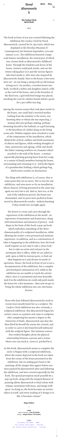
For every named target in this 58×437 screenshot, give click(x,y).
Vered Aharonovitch (29, 8)
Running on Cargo (56, 431)
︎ (53, 7)
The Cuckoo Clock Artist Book (29, 21)
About (42, 4)
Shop (50, 4)
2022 (29, 28)
